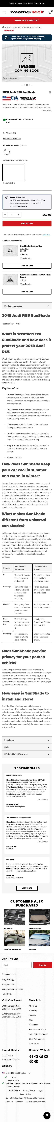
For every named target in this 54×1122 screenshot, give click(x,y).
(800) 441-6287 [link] (8, 979)
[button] (24, 84)
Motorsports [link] (34, 1024)
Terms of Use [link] (14, 1090)
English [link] (22, 1073)
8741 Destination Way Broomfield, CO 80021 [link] (11, 1015)
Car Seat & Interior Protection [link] (27, 27)
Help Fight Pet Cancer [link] (38, 1034)
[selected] (7, 152)
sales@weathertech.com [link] (12, 989)
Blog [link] (31, 1020)
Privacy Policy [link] (29, 1090)
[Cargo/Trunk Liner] (39, 917)
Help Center (7, 994)
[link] (3, 27)
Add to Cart (27, 223)
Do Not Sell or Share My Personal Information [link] (25, 1097)
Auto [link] (9, 27)
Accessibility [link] (25, 1094)
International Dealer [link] (10, 1059)
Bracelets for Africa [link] (37, 1029)
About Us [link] (33, 1005)
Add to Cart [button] (27, 265)
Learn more (46, 234)
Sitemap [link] (9, 1101)
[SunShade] (39, 938)
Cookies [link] (19, 1101)
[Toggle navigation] (4, 12)
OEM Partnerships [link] (36, 1039)
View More (27, 888)
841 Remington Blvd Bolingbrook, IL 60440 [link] (11, 1007)
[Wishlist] (49, 92)
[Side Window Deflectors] (14, 938)
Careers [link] (32, 1015)
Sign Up (42, 965)
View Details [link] (25, 258)
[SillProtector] (14, 917)
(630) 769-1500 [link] (8, 984)
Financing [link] (33, 1010)
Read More (46, 110)
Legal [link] (40, 1090)
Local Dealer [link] (7, 1055)
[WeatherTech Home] (27, 12)
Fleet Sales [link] (34, 1043)
